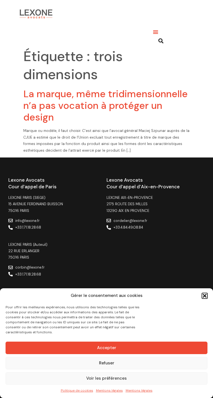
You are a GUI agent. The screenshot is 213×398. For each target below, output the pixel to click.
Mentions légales (109, 390)
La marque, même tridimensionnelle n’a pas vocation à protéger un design (105, 105)
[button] (204, 296)
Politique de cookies (77, 390)
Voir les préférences (106, 378)
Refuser (106, 363)
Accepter (106, 348)
